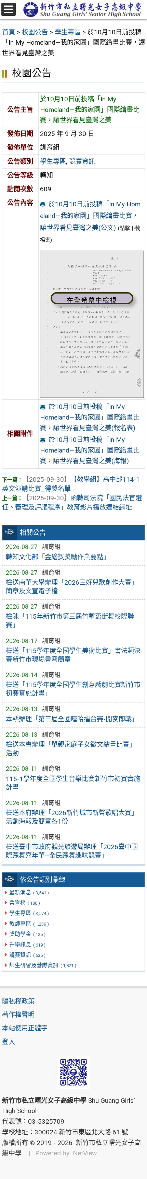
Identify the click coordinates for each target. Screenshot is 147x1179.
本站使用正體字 (25, 1028)
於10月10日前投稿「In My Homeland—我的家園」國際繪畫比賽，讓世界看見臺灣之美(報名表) (89, 417)
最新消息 (29, 892)
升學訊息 (27, 944)
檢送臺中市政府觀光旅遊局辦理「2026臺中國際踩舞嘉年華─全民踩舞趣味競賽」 (72, 851)
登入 (8, 1042)
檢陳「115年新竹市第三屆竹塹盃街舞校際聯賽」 (70, 621)
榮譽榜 (24, 903)
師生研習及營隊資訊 (42, 965)
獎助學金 (27, 934)
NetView (85, 1153)
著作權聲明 (18, 1015)
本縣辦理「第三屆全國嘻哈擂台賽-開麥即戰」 (72, 719)
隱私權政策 (18, 1001)
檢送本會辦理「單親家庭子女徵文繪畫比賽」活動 (71, 749)
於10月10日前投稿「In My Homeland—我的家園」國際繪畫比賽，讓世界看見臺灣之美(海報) (89, 450)
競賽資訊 (27, 955)
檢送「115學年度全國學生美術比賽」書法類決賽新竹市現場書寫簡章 (73, 655)
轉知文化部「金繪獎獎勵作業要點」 (58, 557)
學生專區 (29, 913)
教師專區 (29, 923)
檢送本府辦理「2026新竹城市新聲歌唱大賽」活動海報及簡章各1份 (72, 817)
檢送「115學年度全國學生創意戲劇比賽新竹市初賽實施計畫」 (73, 689)
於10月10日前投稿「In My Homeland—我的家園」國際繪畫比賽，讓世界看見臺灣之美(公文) (90, 216)
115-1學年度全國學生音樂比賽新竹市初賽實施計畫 (73, 783)
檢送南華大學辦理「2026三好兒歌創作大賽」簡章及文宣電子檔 (72, 587)
